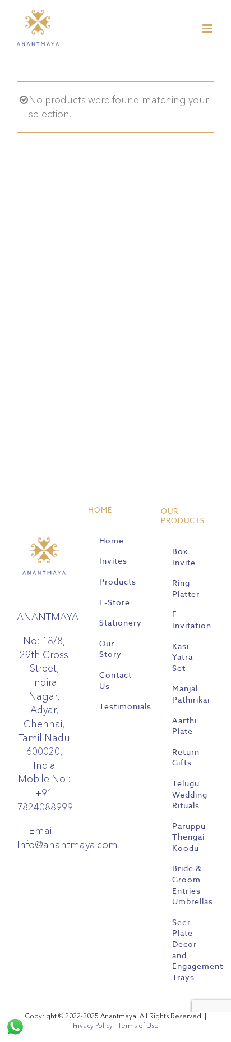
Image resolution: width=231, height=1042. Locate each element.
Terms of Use (138, 1025)
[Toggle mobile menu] (208, 28)
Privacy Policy (93, 1025)
